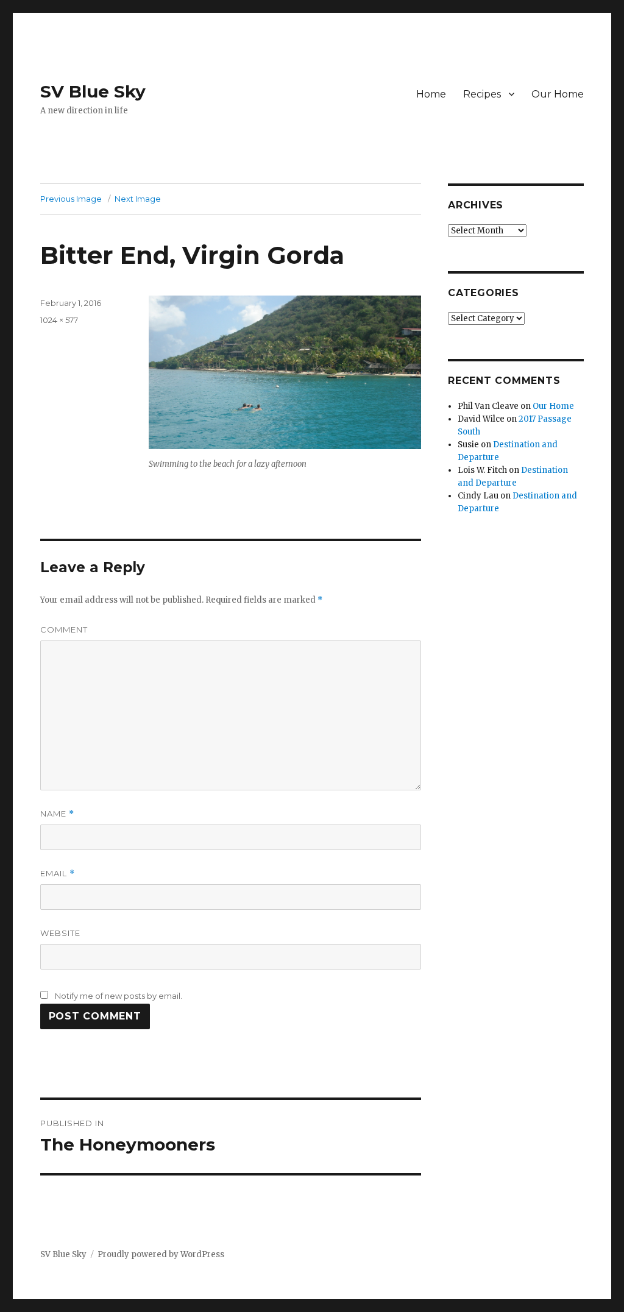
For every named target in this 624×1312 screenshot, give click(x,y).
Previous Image (71, 199)
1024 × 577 (59, 320)
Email (57, 873)
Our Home (557, 94)
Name (57, 814)
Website (60, 933)
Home (431, 94)
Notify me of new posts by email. (118, 996)
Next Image (138, 199)
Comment (64, 629)
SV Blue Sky (93, 91)
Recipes (482, 94)
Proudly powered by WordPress (161, 1254)
